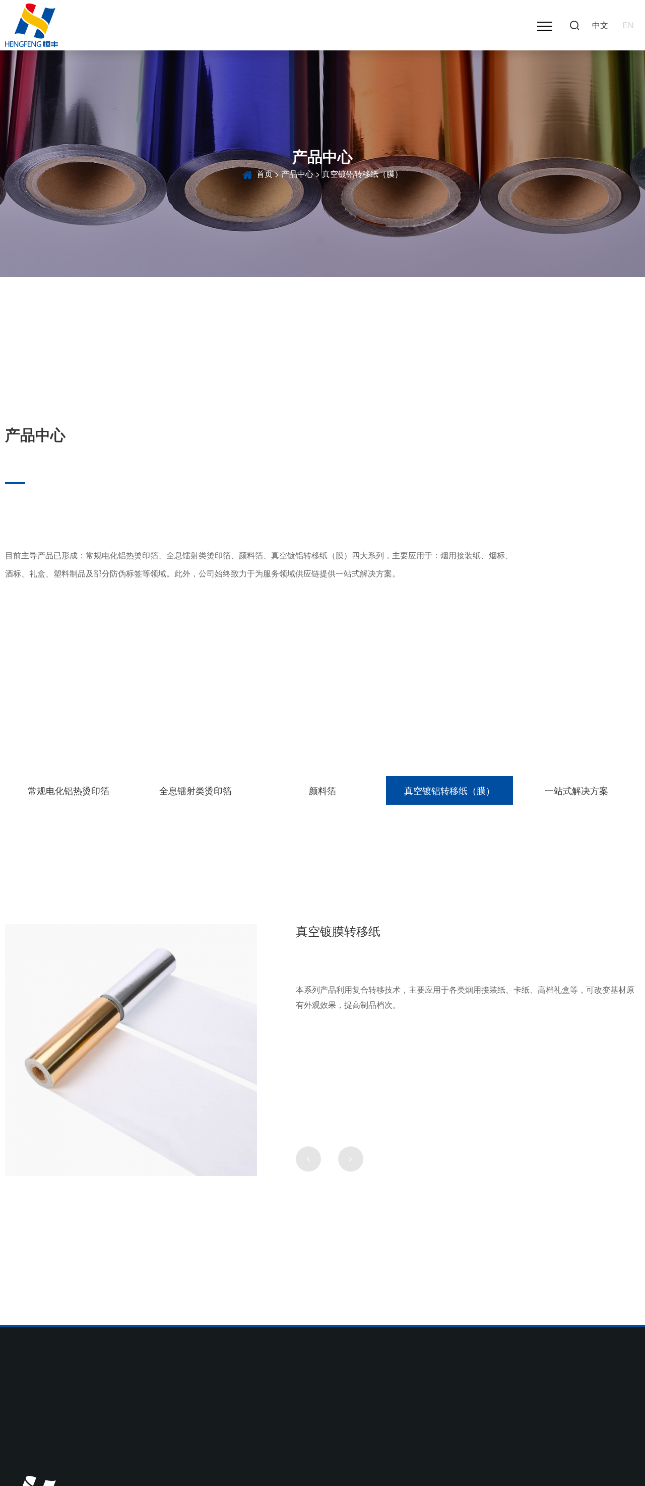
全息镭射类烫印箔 (195, 790)
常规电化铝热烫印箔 (68, 790)
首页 (264, 173)
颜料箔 (322, 790)
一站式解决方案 (576, 790)
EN (628, 25)
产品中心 (297, 173)
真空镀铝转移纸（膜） (449, 790)
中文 (600, 25)
